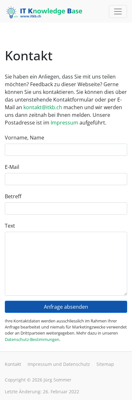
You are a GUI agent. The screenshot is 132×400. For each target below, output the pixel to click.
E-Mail (12, 166)
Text (10, 225)
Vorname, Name (24, 137)
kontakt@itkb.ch (42, 107)
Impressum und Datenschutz (59, 364)
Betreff (13, 196)
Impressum (64, 122)
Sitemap (105, 364)
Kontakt (13, 364)
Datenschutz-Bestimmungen (32, 339)
